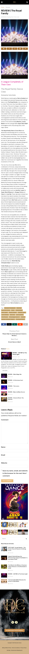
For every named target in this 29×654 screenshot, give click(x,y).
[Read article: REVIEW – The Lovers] (4, 387)
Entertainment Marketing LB (16, 650)
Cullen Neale (19, 310)
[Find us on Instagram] (12, 622)
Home (2, 7)
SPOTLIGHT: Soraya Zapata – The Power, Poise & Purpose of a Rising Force (17, 549)
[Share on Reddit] (20, 48)
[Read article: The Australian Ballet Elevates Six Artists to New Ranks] (4, 581)
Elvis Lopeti (5, 312)
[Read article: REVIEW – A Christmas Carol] (4, 382)
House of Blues (12, 312)
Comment (5, 420)
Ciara (13, 310)
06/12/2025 (11, 382)
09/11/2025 (11, 388)
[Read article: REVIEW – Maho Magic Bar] (4, 376)
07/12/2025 (11, 376)
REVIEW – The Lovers (13, 386)
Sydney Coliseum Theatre (8, 319)
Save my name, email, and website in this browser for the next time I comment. (15, 473)
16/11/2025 (11, 394)
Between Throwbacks (10, 308)
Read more (6, 370)
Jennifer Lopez (21, 312)
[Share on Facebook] (3, 48)
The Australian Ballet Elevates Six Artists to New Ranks (17, 580)
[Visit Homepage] (14, 2)
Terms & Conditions (16, 647)
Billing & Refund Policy (6, 647)
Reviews (8, 7)
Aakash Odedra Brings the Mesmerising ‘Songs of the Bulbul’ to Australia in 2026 (18, 558)
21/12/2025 (15, 356)
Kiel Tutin (12, 314)
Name (3, 447)
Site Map (8, 650)
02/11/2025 (11, 401)
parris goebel (19, 314)
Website (4, 463)
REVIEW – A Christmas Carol (15, 380)
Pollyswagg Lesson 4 (14, 317)
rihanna (23, 317)
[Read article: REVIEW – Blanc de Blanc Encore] (4, 393)
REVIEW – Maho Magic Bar (15, 374)
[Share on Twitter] (9, 48)
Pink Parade (5, 317)
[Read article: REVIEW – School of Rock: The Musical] (4, 399)
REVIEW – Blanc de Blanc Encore (16, 392)
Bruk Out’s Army (6, 310)
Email (3, 455)
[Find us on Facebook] (16, 622)
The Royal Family (20, 319)
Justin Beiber (5, 314)
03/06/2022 (4, 17)
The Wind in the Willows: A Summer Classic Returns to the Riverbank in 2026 (17, 566)
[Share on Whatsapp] (14, 48)
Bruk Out (19, 308)
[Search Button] (27, 2)
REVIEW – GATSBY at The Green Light (18, 574)
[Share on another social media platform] (25, 48)
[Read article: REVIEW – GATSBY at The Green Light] (6, 356)
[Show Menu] (2, 2)
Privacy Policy (23, 647)
